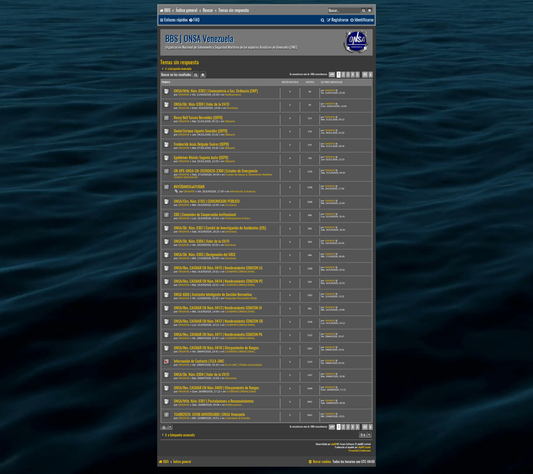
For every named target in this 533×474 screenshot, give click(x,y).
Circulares (231, 205)
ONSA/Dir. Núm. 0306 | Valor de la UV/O (201, 241)
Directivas (232, 108)
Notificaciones (233, 94)
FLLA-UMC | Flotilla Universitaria (243, 365)
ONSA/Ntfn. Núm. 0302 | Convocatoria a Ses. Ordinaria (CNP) (216, 90)
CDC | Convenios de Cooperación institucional (205, 214)
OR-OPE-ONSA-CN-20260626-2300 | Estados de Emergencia (216, 170)
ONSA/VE (183, 94)
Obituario (230, 121)
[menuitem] (194, 20)
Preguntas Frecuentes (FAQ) (241, 298)
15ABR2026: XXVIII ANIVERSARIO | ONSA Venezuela (209, 414)
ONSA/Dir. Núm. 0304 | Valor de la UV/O (201, 374)
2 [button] (343, 74)
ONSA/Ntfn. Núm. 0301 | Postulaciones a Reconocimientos (214, 401)
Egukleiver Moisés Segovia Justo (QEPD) (201, 157)
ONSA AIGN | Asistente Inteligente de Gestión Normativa (213, 294)
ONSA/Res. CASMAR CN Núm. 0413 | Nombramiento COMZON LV (218, 307)
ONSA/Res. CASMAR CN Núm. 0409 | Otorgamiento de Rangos (216, 387)
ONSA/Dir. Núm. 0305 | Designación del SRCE (204, 254)
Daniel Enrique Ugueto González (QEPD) (200, 130)
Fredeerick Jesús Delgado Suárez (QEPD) (201, 144)
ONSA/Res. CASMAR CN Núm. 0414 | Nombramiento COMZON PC (218, 281)
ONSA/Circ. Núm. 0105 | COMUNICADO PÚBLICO (207, 201)
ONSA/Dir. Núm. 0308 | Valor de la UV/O (201, 104)
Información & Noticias (242, 191)
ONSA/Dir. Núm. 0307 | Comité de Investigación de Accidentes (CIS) (220, 227)
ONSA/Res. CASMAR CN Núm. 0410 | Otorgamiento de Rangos (216, 347)
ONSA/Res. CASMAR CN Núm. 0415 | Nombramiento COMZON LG (218, 267)
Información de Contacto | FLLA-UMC (199, 361)
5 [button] (357, 74)
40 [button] (365, 74)
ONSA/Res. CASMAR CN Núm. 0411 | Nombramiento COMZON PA (218, 334)
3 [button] (348, 74)
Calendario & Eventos (237, 418)
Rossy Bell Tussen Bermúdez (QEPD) (198, 117)
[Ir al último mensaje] (336, 90)
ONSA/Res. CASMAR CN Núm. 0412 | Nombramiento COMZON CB (218, 321)
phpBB (334, 444)
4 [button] (353, 74)
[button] (332, 74)
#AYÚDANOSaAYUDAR (189, 186)
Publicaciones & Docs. (238, 218)
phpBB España (364, 447)
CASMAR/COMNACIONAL (240, 271)
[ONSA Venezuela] (347, 42)
